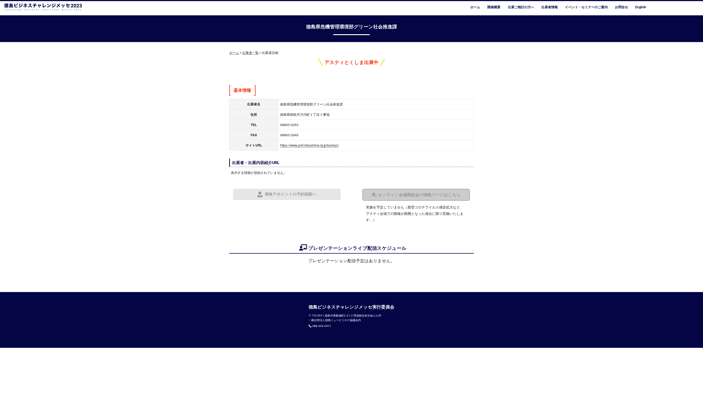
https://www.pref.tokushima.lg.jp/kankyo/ (309, 145)
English (640, 7)
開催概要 (494, 7)
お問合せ (621, 7)
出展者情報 (549, 7)
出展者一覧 (250, 53)
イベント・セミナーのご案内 (586, 7)
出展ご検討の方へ (521, 7)
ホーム (475, 7)
